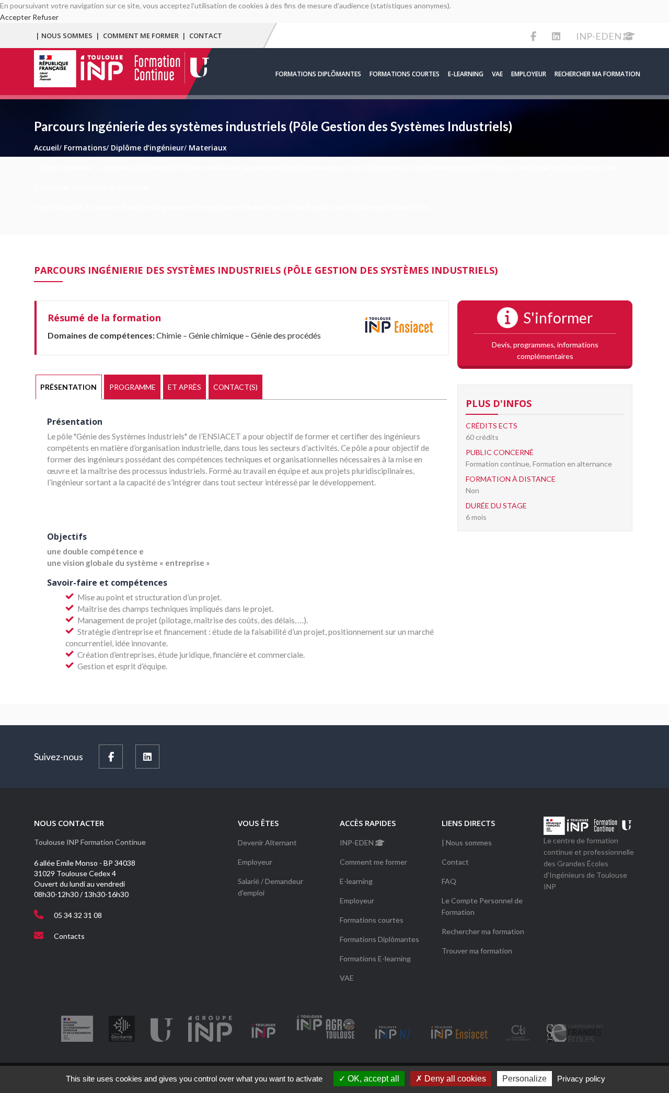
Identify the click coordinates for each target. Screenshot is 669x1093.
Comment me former (141, 35)
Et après (184, 386)
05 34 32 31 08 (78, 915)
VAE (497, 73)
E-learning (465, 73)
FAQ (449, 881)
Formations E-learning (375, 958)
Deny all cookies (454, 1078)
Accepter (15, 17)
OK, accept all (372, 1078)
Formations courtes (405, 73)
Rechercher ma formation (597, 73)
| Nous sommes (64, 35)
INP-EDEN (599, 36)
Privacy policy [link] (581, 1078)
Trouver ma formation (477, 950)
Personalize (524, 1078)
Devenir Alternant (267, 842)
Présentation (68, 386)
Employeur (528, 73)
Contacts (69, 936)
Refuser (45, 17)
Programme (132, 386)
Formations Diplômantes (318, 73)
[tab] (69, 387)
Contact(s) (235, 386)
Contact (205, 35)
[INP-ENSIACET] (399, 326)
